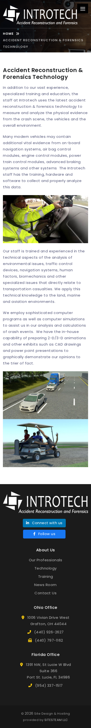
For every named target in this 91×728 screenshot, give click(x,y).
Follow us (46, 533)
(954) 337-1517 (49, 685)
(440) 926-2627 (49, 632)
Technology (45, 568)
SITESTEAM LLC (56, 720)
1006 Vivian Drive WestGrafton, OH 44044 (48, 620)
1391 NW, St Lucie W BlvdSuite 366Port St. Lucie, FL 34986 (48, 671)
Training (45, 576)
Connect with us (47, 523)
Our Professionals (45, 560)
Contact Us (45, 593)
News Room (45, 584)
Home (8, 33)
